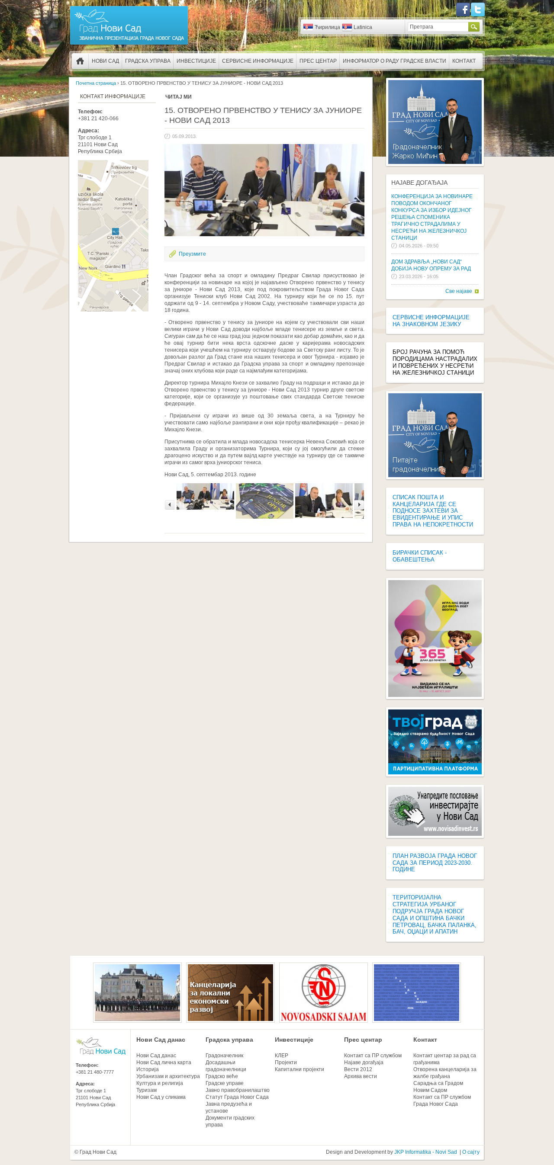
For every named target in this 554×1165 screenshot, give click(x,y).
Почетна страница (80, 61)
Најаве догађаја (419, 182)
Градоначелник (224, 1056)
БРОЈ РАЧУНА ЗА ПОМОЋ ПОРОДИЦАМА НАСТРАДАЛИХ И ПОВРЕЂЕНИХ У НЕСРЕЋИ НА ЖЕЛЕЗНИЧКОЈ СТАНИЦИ (435, 362)
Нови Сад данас (160, 1039)
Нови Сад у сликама (161, 1097)
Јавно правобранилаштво (238, 1090)
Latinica (363, 27)
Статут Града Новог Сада (237, 1097)
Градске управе (225, 1083)
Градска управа (148, 61)
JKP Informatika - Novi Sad (425, 1152)
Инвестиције (196, 61)
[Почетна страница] (129, 44)
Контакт (464, 61)
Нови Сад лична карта (163, 1062)
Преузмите (192, 254)
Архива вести (360, 1076)
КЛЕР (281, 1056)
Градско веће (222, 1076)
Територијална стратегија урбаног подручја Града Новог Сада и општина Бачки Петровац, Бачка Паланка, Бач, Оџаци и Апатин (435, 914)
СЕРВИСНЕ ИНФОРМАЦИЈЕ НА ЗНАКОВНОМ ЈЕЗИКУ (431, 320)
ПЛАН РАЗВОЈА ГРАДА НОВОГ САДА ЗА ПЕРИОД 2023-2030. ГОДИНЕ (435, 863)
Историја (147, 1069)
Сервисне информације (257, 61)
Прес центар (318, 61)
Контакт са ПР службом (373, 1056)
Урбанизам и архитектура (168, 1076)
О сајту (471, 1152)
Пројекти (286, 1062)
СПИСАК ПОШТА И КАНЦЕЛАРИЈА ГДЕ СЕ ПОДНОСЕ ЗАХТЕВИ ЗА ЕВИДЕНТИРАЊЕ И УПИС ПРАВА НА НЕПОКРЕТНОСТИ (433, 511)
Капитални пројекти (299, 1069)
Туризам (146, 1090)
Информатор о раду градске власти (394, 61)
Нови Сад (105, 61)
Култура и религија (159, 1083)
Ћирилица (327, 27)
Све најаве (458, 291)
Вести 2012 (358, 1069)
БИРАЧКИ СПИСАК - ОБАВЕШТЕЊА (420, 556)
